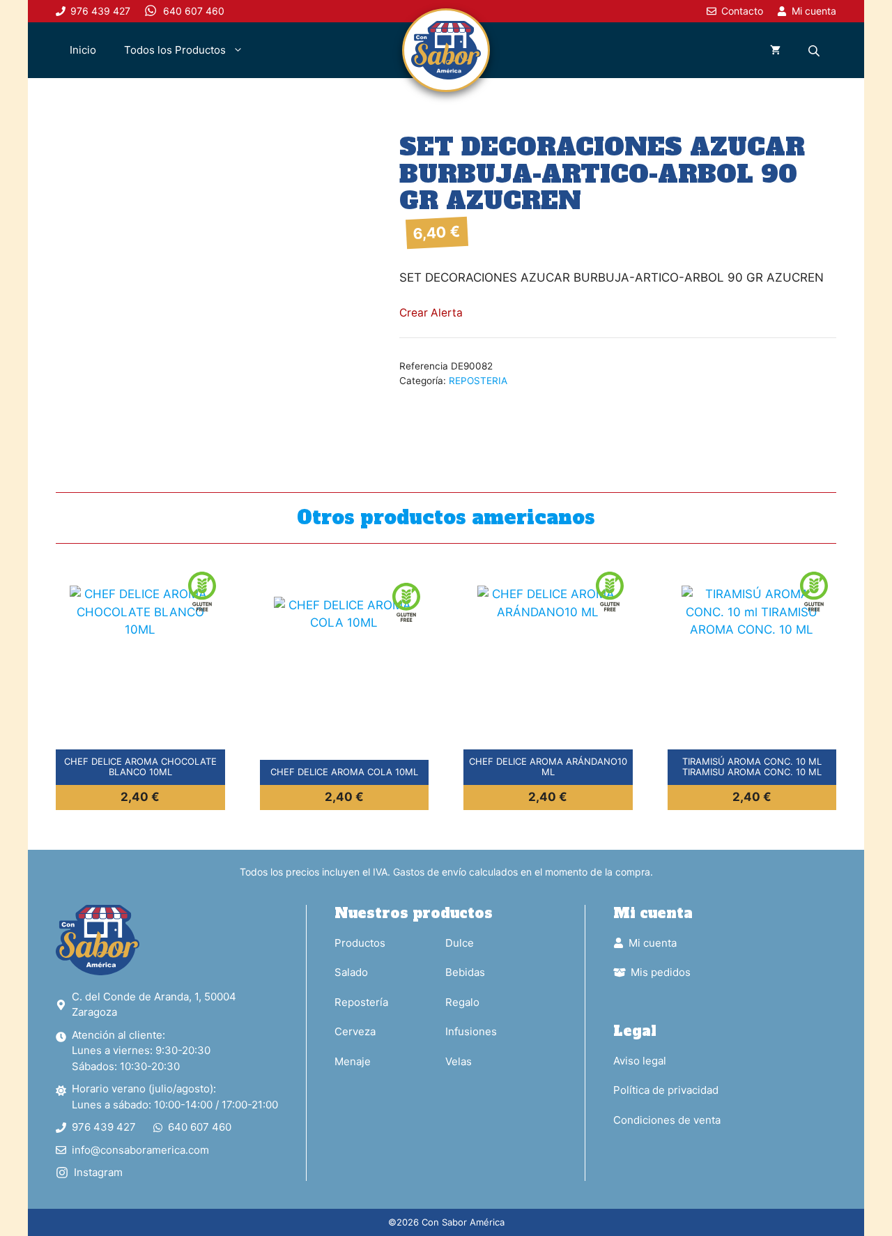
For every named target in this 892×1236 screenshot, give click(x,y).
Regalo (462, 1002)
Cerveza (355, 1031)
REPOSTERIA (478, 380)
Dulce (459, 942)
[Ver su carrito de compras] (775, 50)
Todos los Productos (175, 49)
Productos (359, 942)
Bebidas (465, 972)
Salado (351, 972)
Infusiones (471, 1031)
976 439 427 (104, 1127)
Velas (458, 1061)
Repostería (361, 1002)
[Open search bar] (815, 50)
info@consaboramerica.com (140, 1150)
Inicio (83, 49)
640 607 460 (199, 1127)
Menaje (352, 1061)
